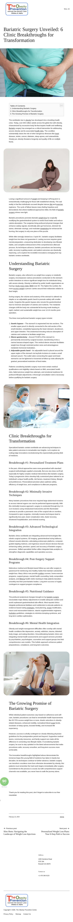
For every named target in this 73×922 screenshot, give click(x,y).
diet (51, 204)
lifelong (22, 579)
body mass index (22, 286)
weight (34, 199)
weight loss (43, 218)
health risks (39, 131)
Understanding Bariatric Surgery (24, 108)
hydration (12, 613)
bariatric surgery (53, 597)
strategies (30, 608)
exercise (59, 204)
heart (57, 134)
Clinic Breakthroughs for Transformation (27, 111)
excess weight (18, 288)
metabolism (44, 229)
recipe (49, 608)
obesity (28, 120)
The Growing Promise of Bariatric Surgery (28, 114)
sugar (53, 723)
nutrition (41, 573)
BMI (31, 286)
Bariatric (12, 128)
